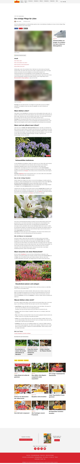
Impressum (28, 455)
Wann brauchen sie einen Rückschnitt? (21, 64)
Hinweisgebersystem (38, 457)
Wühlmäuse (21, 173)
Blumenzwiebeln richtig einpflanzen (21, 77)
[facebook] (35, 448)
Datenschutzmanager (50, 455)
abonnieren (57, 440)
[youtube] (45, 448)
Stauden (40, 191)
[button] (33, 62)
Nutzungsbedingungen (35, 455)
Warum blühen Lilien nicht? (19, 66)
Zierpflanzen (23, 254)
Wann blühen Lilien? (18, 60)
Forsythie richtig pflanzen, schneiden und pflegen (22, 333)
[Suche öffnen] (61, 1)
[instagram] (38, 448)
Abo (25, 2)
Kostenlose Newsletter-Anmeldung (26, 439)
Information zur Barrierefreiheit (28, 457)
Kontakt (41, 459)
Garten (16, 360)
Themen (56, 457)
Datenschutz (42, 455)
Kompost (26, 170)
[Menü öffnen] (65, 1)
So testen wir (51, 457)
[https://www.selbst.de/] (17, 1)
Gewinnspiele (37, 459)
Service (22, 2)
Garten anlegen (20, 360)
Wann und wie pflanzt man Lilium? (20, 62)
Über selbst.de (45, 457)
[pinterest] (41, 448)
